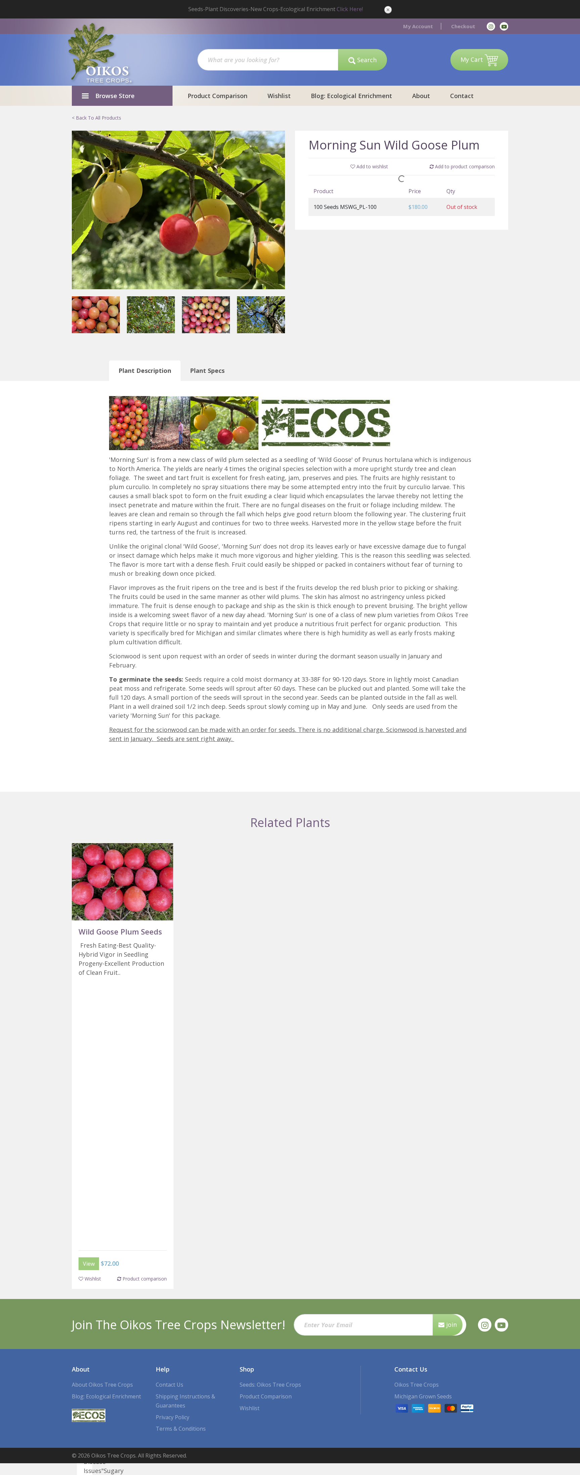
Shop (247, 1369)
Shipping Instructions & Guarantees (185, 1401)
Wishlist (279, 96)
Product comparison (144, 1278)
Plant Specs (207, 370)
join (450, 1324)
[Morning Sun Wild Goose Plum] (178, 209)
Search (366, 60)
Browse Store (115, 96)
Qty (450, 191)
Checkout (463, 26)
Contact (462, 96)
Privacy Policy (172, 1417)
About (421, 96)
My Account (418, 26)
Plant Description (144, 370)
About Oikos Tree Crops (102, 1384)
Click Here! (350, 9)
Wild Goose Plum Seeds (120, 931)
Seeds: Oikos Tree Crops (270, 1384)
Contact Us (169, 1384)
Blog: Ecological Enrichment (351, 96)
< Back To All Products (96, 118)
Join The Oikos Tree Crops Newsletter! (178, 1324)
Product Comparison (217, 96)
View (89, 1263)
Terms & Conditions (181, 1428)
